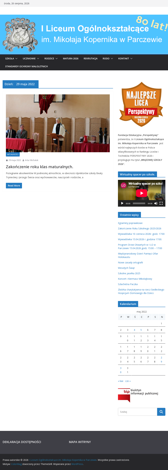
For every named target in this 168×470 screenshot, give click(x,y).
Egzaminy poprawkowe (130, 223)
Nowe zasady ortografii (130, 262)
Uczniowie (29, 58)
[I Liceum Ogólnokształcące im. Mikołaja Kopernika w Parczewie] (84, 17)
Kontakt (123, 58)
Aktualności (12, 154)
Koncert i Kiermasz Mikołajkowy (135, 278)
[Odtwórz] (122, 203)
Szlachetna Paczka (128, 284)
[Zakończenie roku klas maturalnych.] (58, 123)
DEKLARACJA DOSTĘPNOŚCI (22, 442)
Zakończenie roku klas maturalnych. (39, 166)
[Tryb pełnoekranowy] (161, 203)
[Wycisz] (156, 203)
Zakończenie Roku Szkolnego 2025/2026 (139, 228)
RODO (106, 58)
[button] (16, 58)
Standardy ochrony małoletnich (26, 66)
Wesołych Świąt (126, 267)
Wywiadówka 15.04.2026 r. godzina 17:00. (140, 239)
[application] (141, 193)
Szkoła (9, 58)
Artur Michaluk (31, 160)
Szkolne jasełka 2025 (129, 273)
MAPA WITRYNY (80, 442)
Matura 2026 (70, 58)
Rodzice (49, 58)
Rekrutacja (90, 58)
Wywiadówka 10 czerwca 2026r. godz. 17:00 (141, 233)
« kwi (120, 381)
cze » (128, 381)
